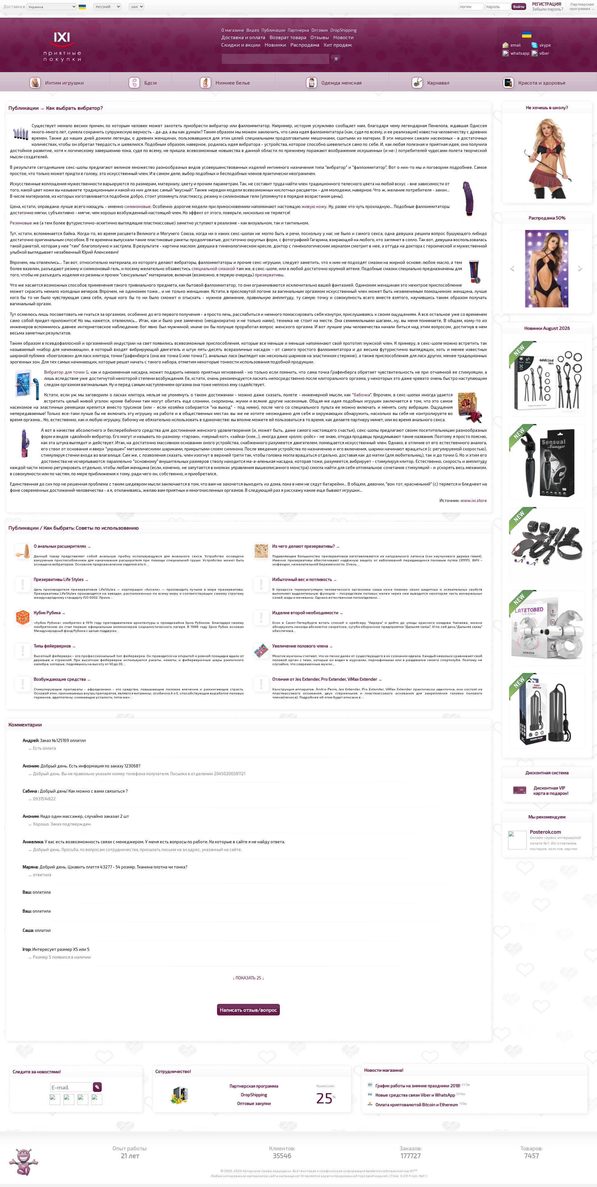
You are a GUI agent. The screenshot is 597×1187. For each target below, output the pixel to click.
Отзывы (320, 37)
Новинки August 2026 (547, 328)
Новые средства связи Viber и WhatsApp (415, 1095)
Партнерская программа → (582, 6)
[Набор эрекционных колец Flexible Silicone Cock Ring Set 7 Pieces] (547, 416)
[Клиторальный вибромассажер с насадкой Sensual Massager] (547, 499)
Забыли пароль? (547, 9)
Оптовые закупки (254, 1103)
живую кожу (314, 206)
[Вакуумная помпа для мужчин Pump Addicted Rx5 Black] (547, 748)
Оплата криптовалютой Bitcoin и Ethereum (417, 1104)
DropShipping (254, 1094)
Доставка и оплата (243, 37)
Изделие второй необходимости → (307, 612)
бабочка (362, 394)
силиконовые (137, 206)
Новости (343, 37)
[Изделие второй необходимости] (261, 631)
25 (326, 1097)
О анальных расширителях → (62, 546)
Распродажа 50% (547, 217)
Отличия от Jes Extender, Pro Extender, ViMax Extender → (327, 679)
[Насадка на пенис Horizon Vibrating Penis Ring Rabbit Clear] (547, 665)
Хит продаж (338, 45)
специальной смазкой (213, 268)
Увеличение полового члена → (302, 645)
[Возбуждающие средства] (23, 698)
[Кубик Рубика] (23, 631)
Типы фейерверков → (55, 645)
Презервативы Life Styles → (61, 579)
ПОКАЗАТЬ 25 (248, 977)
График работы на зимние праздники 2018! (418, 1085)
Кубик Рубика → (50, 612)
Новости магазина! (384, 1070)
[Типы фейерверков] (23, 665)
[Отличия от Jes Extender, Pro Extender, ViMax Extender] (261, 698)
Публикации (23, 108)
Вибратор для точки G (66, 372)
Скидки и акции (240, 45)
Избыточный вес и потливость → (304, 579)
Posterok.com (545, 832)
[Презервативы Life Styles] (23, 598)
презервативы (269, 274)
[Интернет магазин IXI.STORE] (61, 66)
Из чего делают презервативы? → (306, 546)
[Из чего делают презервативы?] (261, 565)
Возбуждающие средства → (62, 679)
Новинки (275, 45)
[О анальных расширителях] (23, 565)
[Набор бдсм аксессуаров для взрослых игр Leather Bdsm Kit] (547, 582)
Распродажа (304, 45)
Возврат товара (288, 37)
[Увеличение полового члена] (261, 665)
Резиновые (21, 222)
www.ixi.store (473, 500)
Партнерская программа (254, 1085)
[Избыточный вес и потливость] (261, 598)
